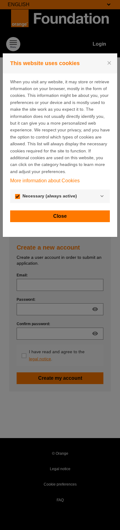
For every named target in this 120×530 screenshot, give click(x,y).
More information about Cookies (45, 180)
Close (60, 216)
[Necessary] (102, 196)
